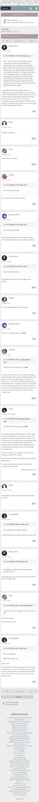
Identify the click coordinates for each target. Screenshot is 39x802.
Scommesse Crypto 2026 (19, 774)
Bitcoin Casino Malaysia (19, 789)
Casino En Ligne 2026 (19, 759)
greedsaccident (25, 360)
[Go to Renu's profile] (4, 150)
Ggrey (22, 562)
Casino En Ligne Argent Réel (19, 765)
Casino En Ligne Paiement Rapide (19, 780)
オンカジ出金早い (19, 751)
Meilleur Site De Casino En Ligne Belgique (19, 733)
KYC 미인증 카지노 (19, 753)
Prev (7, 41)
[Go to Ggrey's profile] (4, 123)
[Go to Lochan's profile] (4, 176)
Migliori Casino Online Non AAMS (19, 791)
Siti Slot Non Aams (19, 776)
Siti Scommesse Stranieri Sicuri (19, 778)
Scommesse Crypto (19, 768)
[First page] (3, 40)
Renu (22, 185)
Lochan (22, 524)
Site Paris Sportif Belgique (19, 735)
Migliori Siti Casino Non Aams (19, 740)
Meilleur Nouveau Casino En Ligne (19, 763)
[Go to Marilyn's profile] (4, 299)
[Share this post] (36, 51)
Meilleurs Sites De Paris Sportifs (19, 761)
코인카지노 (19, 782)
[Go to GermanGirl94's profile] (4, 516)
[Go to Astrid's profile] (4, 410)
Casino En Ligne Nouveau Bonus (19, 766)
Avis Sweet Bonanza (19, 748)
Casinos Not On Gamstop (19, 727)
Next (31, 41)
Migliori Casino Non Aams (19, 725)
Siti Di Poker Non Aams (19, 793)
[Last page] (36, 40)
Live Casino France (19, 757)
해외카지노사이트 (19, 783)
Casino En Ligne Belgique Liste (19, 736)
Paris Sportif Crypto (19, 3)
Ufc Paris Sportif (20, 750)
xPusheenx (23, 56)
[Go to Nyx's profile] (4, 21)
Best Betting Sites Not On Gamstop (19, 721)
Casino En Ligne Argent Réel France (19, 787)
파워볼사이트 (19, 755)
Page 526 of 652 (19, 41)
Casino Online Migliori (19, 772)
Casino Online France (19, 785)
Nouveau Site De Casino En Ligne (19, 770)
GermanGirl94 (24, 605)
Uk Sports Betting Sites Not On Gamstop (19, 718)
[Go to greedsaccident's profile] (4, 216)
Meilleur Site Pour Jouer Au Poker (19, 742)
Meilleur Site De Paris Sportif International (19, 746)
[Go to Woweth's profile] (4, 351)
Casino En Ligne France (19, 731)
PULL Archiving (12, 20)
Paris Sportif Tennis (19, 744)
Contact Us (19, 799)
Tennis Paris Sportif (19, 795)
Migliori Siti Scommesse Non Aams (19, 738)
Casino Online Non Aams (28, 4)
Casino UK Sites (20, 719)
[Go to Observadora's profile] (4, 47)
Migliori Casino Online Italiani (19, 723)
